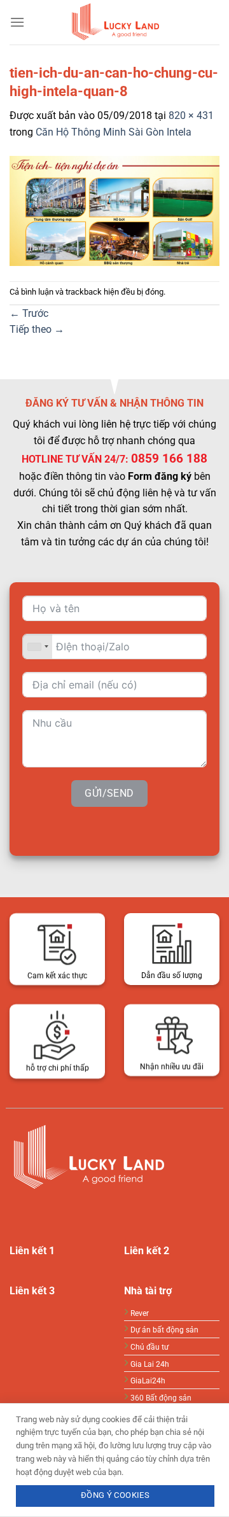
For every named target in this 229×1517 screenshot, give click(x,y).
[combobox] (37, 646)
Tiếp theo (37, 329)
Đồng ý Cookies (115, 1495)
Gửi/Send (109, 793)
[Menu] (17, 22)
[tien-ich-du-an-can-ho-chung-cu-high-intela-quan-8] (114, 210)
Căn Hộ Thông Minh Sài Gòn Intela (113, 132)
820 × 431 (191, 115)
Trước (29, 313)
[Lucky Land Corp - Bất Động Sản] (114, 22)
